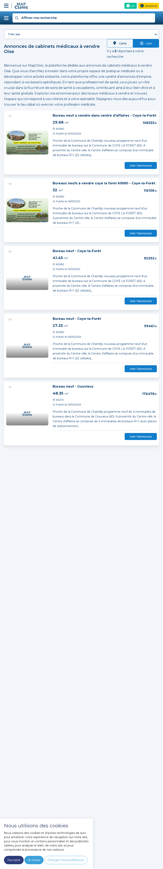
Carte (122, 43)
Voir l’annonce (141, 165)
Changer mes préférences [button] (66, 860)
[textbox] (81, 34)
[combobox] (81, 34)
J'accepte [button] (13, 860)
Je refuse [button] (34, 860)
